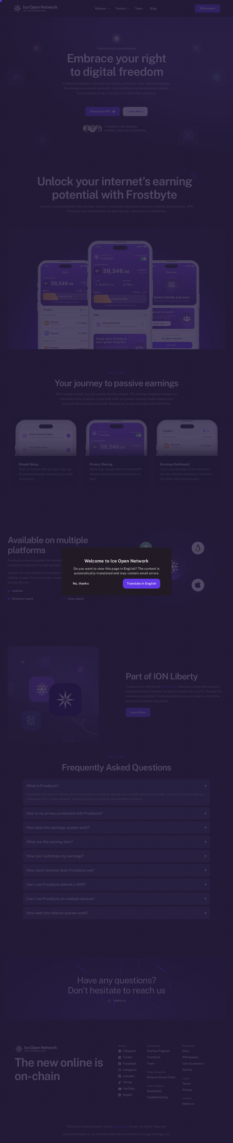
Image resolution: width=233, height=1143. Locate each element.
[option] (56, 1139)
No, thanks (81, 583)
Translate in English (141, 583)
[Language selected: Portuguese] (140, 1139)
